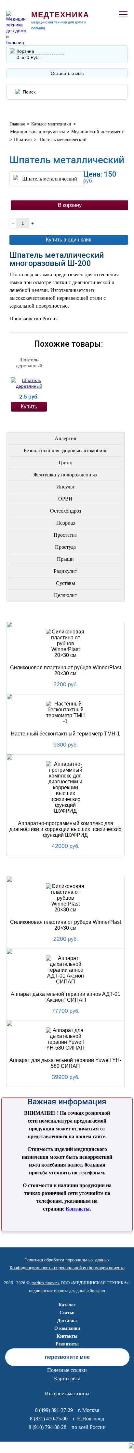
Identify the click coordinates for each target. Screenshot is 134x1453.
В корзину (70, 205)
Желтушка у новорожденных (65, 474)
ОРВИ (65, 498)
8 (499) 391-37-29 (54, 1410)
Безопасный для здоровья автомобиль (65, 450)
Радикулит (65, 571)
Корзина (25, 51)
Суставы (65, 583)
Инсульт (65, 486)
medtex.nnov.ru (45, 1282)
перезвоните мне (67, 1357)
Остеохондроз (65, 511)
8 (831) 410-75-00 (49, 1418)
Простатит (65, 535)
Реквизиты (67, 1344)
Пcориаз (65, 523)
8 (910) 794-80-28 (47, 1427)
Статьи (67, 1312)
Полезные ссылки (67, 1370)
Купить (29, 406)
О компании (67, 1328)
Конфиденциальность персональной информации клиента (67, 1267)
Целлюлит (65, 595)
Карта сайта (67, 1378)
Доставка (67, 1320)
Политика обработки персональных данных (67, 1259)
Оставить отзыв (67, 73)
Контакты (78, 1209)
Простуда (65, 547)
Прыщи (65, 559)
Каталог (67, 1304)
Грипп (66, 462)
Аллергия (65, 438)
